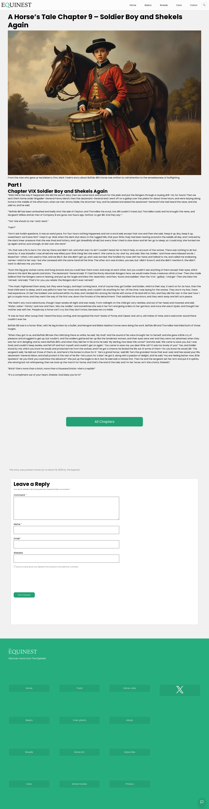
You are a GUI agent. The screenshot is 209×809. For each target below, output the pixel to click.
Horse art (79, 752)
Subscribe (129, 752)
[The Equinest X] (180, 690)
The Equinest (73, 469)
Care (179, 5)
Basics (148, 5)
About (129, 720)
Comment (20, 495)
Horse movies (79, 784)
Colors (193, 5)
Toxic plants (79, 720)
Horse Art (39, 469)
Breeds (164, 5)
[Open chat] (202, 802)
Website (18, 552)
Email (17, 538)
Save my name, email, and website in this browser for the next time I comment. (47, 567)
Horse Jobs (129, 688)
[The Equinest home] (16, 5)
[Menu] (204, 5)
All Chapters (104, 421)
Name (18, 524)
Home (133, 5)
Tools (79, 688)
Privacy (130, 784)
